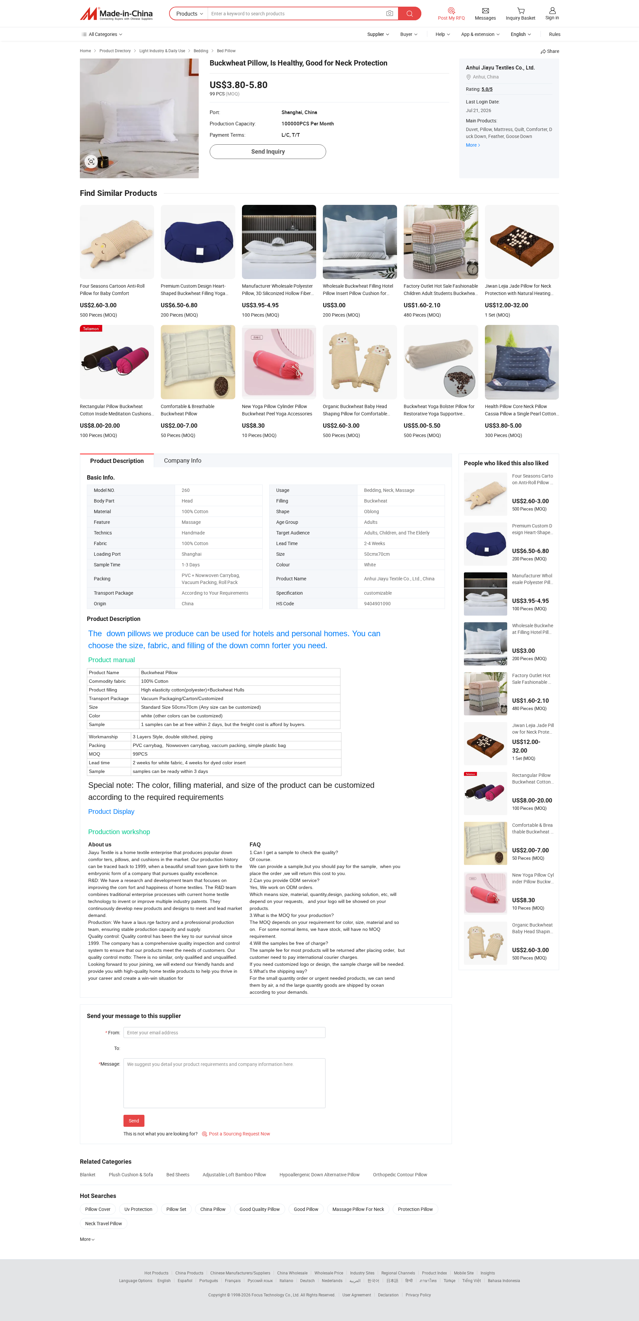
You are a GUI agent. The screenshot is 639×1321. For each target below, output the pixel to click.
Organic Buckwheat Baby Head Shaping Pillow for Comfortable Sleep (532, 928)
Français (233, 1280)
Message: (109, 1064)
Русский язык (260, 1280)
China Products (189, 1272)
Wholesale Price (329, 1272)
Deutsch (307, 1280)
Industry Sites (362, 1272)
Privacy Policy (418, 1294)
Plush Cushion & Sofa (131, 1174)
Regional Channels (398, 1272)
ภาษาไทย (428, 1280)
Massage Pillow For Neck (358, 1209)
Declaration (388, 1294)
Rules (554, 34)
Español (185, 1280)
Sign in (552, 17)
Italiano (286, 1280)
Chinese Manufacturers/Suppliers (240, 1272)
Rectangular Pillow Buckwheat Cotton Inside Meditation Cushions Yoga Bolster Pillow (532, 778)
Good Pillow (306, 1209)
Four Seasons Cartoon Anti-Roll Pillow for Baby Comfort (532, 479)
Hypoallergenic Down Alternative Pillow (320, 1174)
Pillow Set (176, 1209)
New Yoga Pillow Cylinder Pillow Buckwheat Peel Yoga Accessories (533, 878)
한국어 (373, 1280)
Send (134, 1120)
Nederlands (332, 1280)
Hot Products (156, 1272)
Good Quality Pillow (260, 1209)
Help (440, 34)
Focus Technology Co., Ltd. (276, 1294)
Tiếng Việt (471, 1280)
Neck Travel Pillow (103, 1223)
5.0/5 (487, 89)
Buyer (406, 34)
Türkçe (449, 1280)
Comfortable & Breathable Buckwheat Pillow (532, 828)
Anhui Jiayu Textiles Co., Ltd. (500, 67)
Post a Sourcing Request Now (236, 1133)
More (471, 145)
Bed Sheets (177, 1174)
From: (112, 1032)
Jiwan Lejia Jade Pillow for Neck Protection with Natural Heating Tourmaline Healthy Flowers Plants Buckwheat (533, 728)
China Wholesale (292, 1272)
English (164, 1280)
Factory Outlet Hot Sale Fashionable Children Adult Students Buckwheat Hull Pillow (533, 678)
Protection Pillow (415, 1209)
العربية (354, 1280)
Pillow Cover (97, 1209)
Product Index (434, 1272)
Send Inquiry (268, 151)
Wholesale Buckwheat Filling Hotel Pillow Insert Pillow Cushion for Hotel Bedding (533, 629)
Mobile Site (464, 1272)
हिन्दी (409, 1280)
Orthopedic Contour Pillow (400, 1174)
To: (117, 1048)
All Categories (103, 34)
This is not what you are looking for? (160, 1133)
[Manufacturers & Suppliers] (116, 14)
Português (208, 1280)
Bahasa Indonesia (504, 1280)
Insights (488, 1272)
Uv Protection (138, 1209)
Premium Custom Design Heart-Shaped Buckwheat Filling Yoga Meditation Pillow (532, 529)
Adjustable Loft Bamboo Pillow (234, 1174)
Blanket (88, 1174)
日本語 (392, 1280)
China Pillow (213, 1209)
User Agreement (356, 1294)
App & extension (478, 34)
